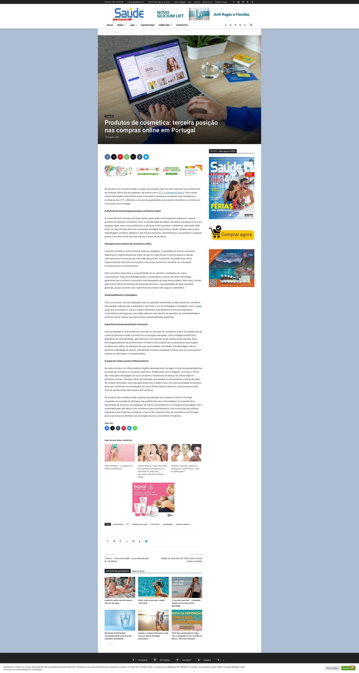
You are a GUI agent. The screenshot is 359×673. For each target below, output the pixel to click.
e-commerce (155, 524)
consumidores (118, 524)
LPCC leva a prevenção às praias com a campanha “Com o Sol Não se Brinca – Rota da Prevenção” (187, 636)
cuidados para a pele (139, 524)
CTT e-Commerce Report (171, 192)
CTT (127, 524)
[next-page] (111, 644)
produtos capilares (183, 524)
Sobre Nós (164, 25)
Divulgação (109, 116)
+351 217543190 (117, 2)
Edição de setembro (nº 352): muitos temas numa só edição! (181, 560)
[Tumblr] (248, 2)
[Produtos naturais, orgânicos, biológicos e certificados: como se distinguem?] (186, 452)
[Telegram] (146, 157)
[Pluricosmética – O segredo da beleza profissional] (120, 452)
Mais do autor (138, 571)
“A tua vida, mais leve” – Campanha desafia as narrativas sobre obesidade (186, 603)
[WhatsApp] (127, 157)
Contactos (182, 25)
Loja (189, 2)
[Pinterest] (243, 2)
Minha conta (207, 2)
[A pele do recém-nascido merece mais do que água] (120, 587)
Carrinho (197, 2)
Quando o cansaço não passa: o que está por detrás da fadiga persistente (153, 636)
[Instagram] (238, 2)
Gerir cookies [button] (332, 668)
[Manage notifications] (352, 667)
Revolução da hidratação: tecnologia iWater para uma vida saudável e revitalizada (118, 636)
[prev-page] (106, 644)
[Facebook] (234, 2)
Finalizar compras (221, 2)
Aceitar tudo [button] (348, 668)
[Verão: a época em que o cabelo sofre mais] (153, 587)
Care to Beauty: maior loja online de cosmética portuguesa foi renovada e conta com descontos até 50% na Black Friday (152, 471)
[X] (252, 2)
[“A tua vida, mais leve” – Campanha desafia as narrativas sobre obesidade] (187, 587)
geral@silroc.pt (138, 2)
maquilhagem (168, 524)
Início (107, 32)
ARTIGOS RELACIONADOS (117, 571)
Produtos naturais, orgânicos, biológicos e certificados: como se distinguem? (185, 469)
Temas (120, 25)
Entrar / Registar (180, 2)
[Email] (133, 157)
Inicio (110, 25)
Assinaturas (148, 25)
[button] (251, 25)
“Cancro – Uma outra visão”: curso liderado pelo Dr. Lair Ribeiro (127, 560)
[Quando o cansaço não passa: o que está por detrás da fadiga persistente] (153, 620)
